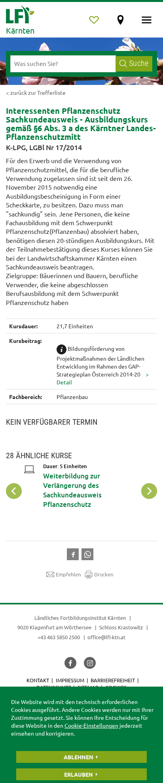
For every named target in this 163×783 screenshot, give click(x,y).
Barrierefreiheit (113, 680)
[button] (74, 553)
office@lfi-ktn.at (106, 637)
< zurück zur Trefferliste (36, 92)
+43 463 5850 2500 (59, 637)
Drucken (103, 574)
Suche (138, 63)
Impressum (70, 680)
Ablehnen (78, 756)
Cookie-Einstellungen (91, 725)
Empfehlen (68, 574)
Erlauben (78, 774)
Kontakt (38, 680)
